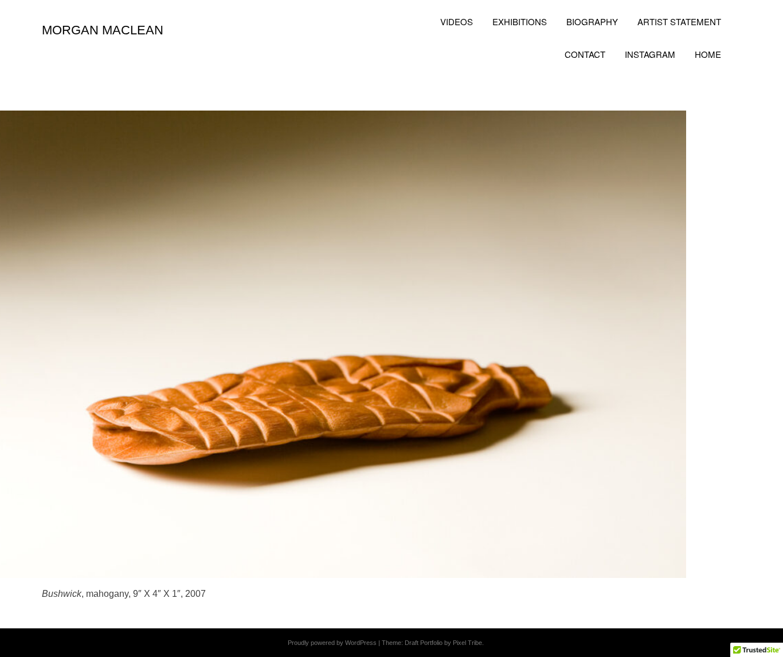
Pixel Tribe (467, 642)
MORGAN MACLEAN (102, 30)
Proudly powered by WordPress (332, 642)
